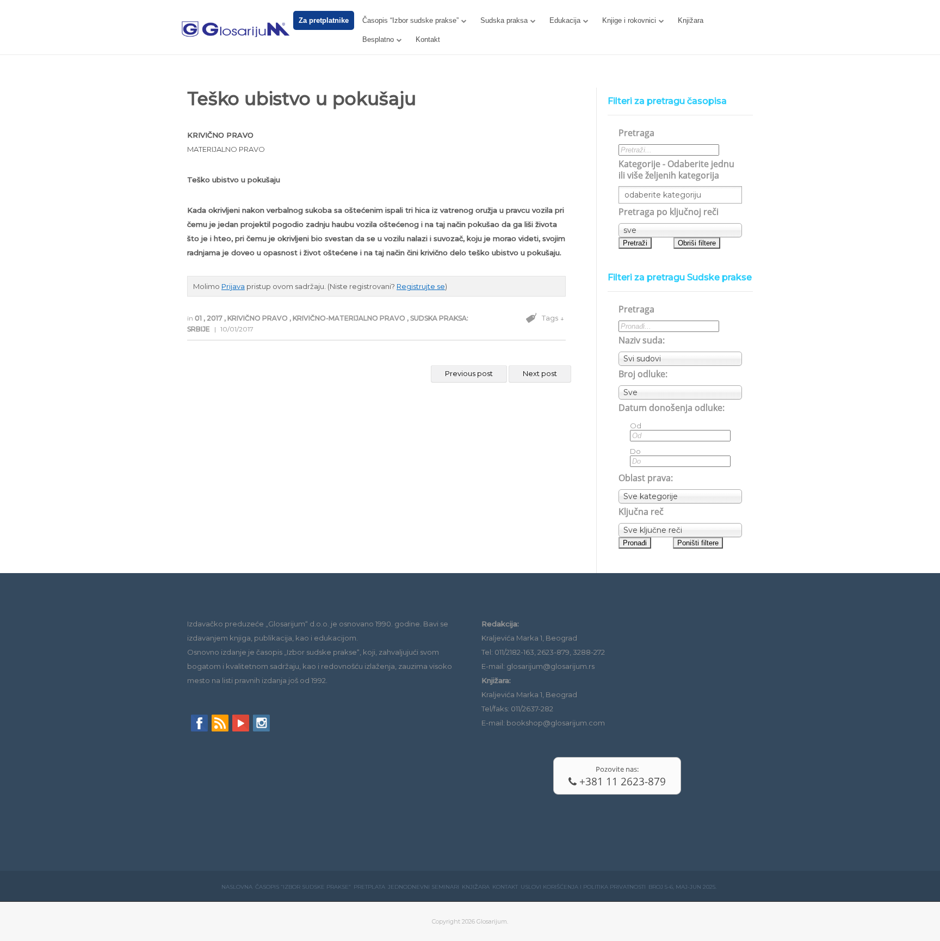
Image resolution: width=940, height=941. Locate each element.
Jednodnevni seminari (423, 886)
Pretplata (369, 886)
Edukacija (564, 20)
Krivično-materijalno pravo (350, 318)
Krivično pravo (258, 318)
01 (199, 318)
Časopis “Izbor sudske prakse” (410, 20)
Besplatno (378, 39)
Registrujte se (421, 286)
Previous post (469, 373)
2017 (215, 318)
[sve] (680, 230)
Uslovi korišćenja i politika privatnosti (583, 886)
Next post (540, 373)
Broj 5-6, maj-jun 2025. (682, 886)
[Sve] (680, 392)
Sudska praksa (504, 20)
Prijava (233, 286)
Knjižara (690, 20)
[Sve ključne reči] (680, 530)
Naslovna (236, 886)
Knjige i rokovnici (629, 20)
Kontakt (428, 39)
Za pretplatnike (324, 20)
